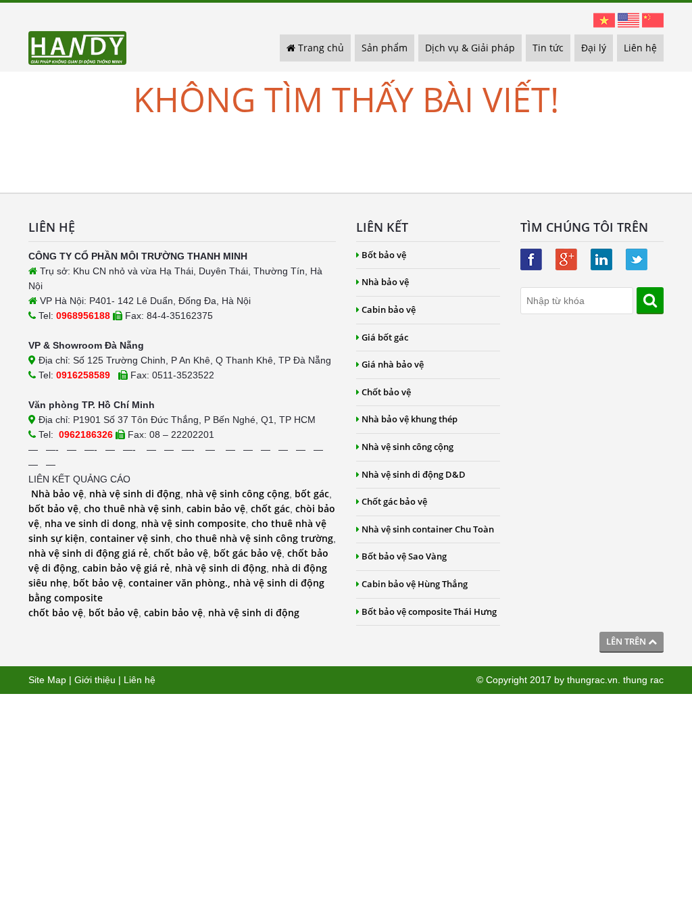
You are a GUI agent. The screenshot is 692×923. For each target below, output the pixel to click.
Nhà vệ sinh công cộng (407, 447)
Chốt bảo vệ (386, 392)
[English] (628, 19)
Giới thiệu (95, 679)
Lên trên (627, 641)
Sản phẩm (384, 47)
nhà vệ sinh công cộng (237, 493)
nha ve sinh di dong (90, 523)
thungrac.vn (592, 679)
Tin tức (548, 47)
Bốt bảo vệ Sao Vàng (404, 556)
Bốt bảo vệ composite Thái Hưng (429, 611)
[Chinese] (653, 19)
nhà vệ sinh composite (193, 523)
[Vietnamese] (604, 19)
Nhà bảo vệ (57, 493)
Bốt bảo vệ (384, 255)
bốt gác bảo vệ (248, 553)
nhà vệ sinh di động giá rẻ (88, 553)
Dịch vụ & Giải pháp (470, 47)
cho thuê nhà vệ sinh (132, 508)
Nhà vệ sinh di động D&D (414, 474)
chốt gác (270, 508)
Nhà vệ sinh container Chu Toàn (428, 529)
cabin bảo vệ (216, 508)
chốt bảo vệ (180, 553)
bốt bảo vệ (53, 508)
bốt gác (312, 493)
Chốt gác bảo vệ (394, 501)
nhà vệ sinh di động (134, 493)
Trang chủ (319, 47)
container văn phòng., (180, 582)
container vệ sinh (130, 538)
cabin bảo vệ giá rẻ (126, 568)
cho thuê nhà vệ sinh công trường (254, 538)
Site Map (47, 679)
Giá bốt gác (385, 337)
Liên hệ (640, 47)
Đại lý (593, 47)
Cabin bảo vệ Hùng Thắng (415, 584)
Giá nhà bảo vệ (393, 364)
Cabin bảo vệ (389, 309)
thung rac (643, 679)
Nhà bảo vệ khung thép (410, 419)
